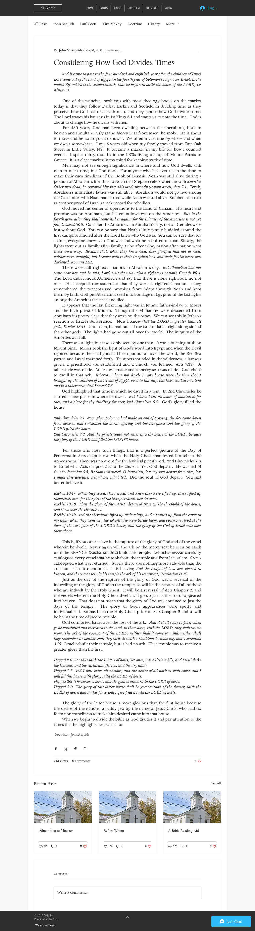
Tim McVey (112, 24)
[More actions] (198, 50)
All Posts (40, 24)
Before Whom (114, 830)
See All (216, 783)
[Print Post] (85, 749)
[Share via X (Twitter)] (65, 749)
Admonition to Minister (56, 830)
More (170, 24)
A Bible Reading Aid (183, 830)
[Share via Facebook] (56, 749)
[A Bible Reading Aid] (192, 807)
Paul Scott (88, 24)
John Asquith (63, 24)
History (154, 24)
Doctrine (135, 24)
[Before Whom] (127, 807)
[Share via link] (75, 749)
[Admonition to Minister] (63, 807)
